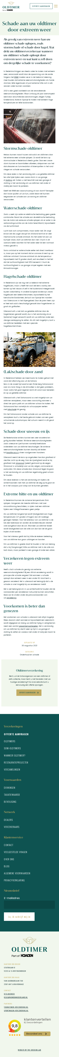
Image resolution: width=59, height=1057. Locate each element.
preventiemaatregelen (28, 626)
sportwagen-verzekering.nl (16, 1010)
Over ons (9, 859)
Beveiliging (10, 801)
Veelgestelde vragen (15, 852)
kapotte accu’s (12, 452)
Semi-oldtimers (12, 748)
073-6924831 (9, 994)
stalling (9, 180)
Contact (8, 845)
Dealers (8, 820)
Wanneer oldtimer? (14, 755)
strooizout (20, 463)
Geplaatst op (29, 642)
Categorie (29, 651)
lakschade (12, 409)
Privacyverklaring (14, 880)
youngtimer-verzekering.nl (16, 1007)
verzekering (11, 598)
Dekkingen (9, 787)
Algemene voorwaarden (17, 873)
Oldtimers (9, 741)
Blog (6, 866)
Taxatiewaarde (12, 794)
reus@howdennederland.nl (16, 997)
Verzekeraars (11, 827)
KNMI (16, 77)
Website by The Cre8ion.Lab (29, 1050)
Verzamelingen (12, 769)
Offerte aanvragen (41, 6)
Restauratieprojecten (16, 762)
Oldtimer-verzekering (12, 6)
